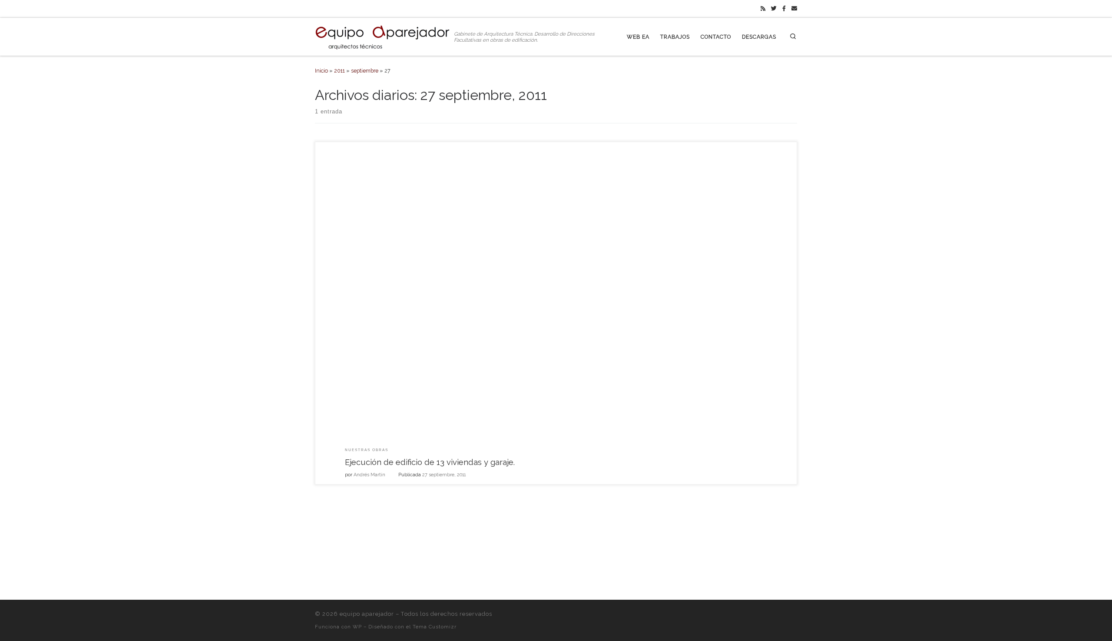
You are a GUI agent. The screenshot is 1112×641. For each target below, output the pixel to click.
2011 (339, 70)
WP (357, 627)
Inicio (321, 70)
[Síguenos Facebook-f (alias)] (784, 8)
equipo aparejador (367, 614)
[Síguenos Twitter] (774, 8)
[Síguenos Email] (794, 8)
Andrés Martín (369, 475)
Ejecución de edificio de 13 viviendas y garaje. (430, 462)
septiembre (364, 70)
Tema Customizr (435, 627)
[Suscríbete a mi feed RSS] (763, 8)
